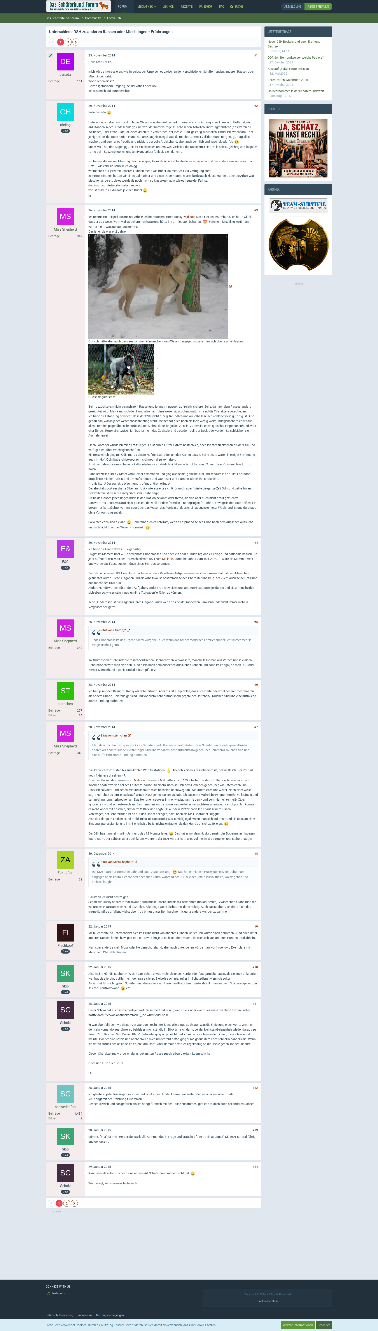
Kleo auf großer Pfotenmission (288, 68)
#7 (256, 727)
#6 (256, 684)
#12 (255, 1087)
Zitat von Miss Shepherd (117, 862)
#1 (256, 55)
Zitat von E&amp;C (113, 630)
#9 (256, 926)
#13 (255, 1130)
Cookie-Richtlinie (267, 1301)
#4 (256, 542)
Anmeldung (292, 6)
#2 (256, 105)
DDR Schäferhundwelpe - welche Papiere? (296, 57)
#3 (256, 210)
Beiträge (54, 81)
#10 (255, 967)
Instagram (58, 1293)
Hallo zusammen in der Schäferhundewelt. (296, 91)
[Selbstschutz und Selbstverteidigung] (298, 244)
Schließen (324, 1325)
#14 (255, 1166)
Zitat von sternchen (114, 735)
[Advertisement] (153, 1244)
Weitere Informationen (298, 1325)
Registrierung (318, 6)
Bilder (52, 715)
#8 (256, 853)
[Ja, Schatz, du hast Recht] (298, 148)
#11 (255, 1003)
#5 (256, 622)
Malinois (189, 217)
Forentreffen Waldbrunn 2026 (288, 80)
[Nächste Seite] (75, 42)
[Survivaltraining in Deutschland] (298, 206)
